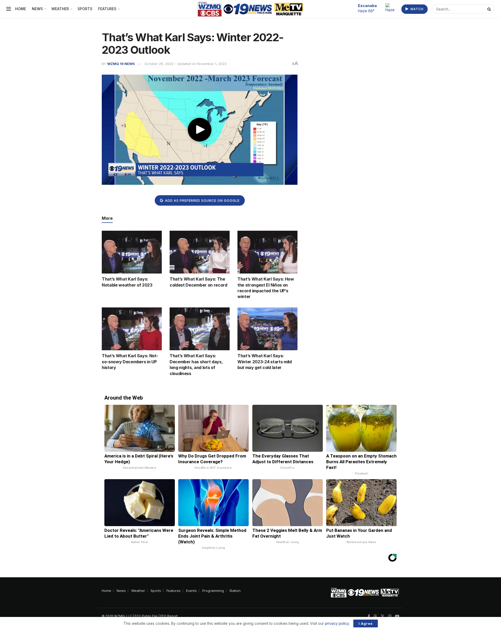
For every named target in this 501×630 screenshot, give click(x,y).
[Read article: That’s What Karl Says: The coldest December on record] (200, 252)
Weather (60, 9)
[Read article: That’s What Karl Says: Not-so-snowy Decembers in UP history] (132, 328)
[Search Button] (490, 9)
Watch (416, 9)
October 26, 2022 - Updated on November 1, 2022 (186, 64)
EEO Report (169, 616)
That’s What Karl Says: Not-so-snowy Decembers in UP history (130, 361)
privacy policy (337, 623)
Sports (84, 9)
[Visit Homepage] (250, 9)
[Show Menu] (8, 9)
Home (20, 9)
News (37, 9)
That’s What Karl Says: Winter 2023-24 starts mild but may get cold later (264, 361)
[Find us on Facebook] (369, 616)
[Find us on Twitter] (382, 616)
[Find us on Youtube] (397, 616)
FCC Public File (146, 616)
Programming (213, 591)
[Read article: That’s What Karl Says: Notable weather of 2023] (132, 252)
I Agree (366, 623)
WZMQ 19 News (121, 64)
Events (191, 591)
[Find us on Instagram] (390, 616)
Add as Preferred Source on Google (202, 200)
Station (235, 591)
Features (107, 9)
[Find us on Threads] (375, 616)
